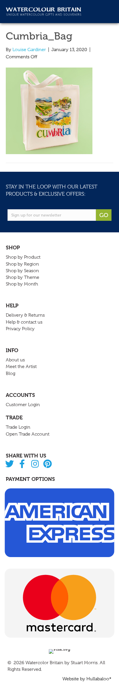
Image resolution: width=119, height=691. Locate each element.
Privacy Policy (20, 328)
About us (15, 360)
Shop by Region (22, 264)
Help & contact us (24, 322)
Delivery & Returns (25, 315)
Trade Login (18, 427)
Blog (10, 373)
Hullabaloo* (98, 678)
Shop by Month (22, 284)
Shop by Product (23, 257)
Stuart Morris (84, 662)
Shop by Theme (22, 277)
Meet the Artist (21, 366)
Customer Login (23, 404)
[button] (9, 464)
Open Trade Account (27, 434)
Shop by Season (22, 270)
